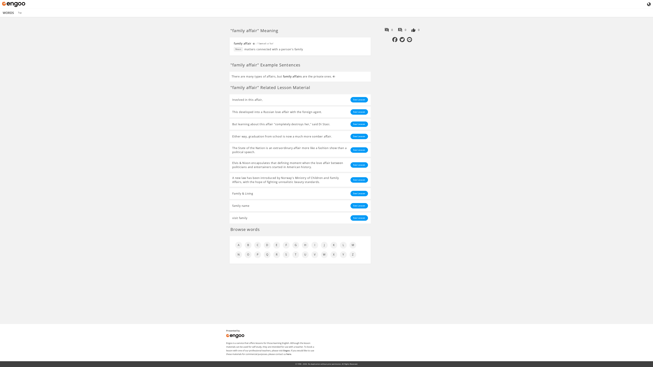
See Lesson (359, 99)
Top (20, 12)
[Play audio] (254, 44)
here (288, 354)
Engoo (286, 350)
